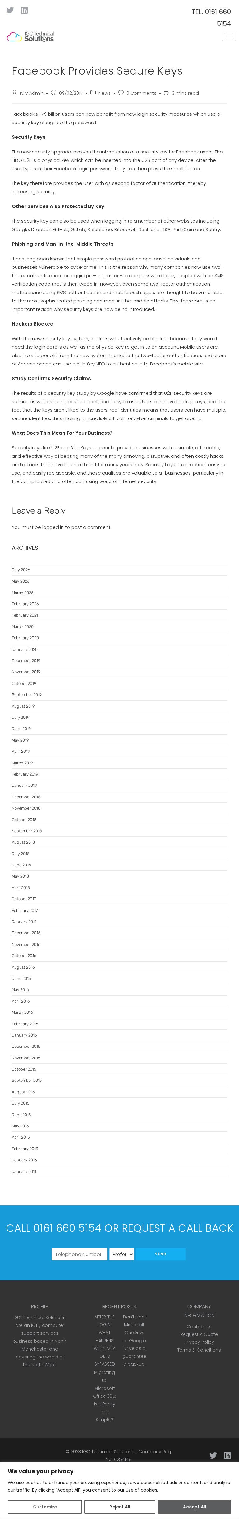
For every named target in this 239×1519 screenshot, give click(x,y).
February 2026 (25, 604)
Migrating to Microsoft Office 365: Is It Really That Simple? (104, 1396)
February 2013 (25, 1148)
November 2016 (26, 944)
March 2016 (22, 1012)
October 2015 (24, 1069)
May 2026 (21, 581)
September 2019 (27, 694)
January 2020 (25, 649)
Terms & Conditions (199, 1350)
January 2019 (24, 785)
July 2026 (21, 570)
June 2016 (21, 978)
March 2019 (22, 763)
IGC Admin (32, 93)
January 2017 (24, 921)
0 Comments (141, 93)
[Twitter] (10, 10)
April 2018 (21, 887)
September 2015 (27, 1080)
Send (161, 1254)
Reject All (120, 1507)
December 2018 (26, 797)
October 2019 (24, 683)
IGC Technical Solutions (108, 1452)
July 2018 (21, 853)
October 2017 (24, 899)
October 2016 (24, 955)
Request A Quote (199, 1334)
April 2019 (21, 751)
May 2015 (20, 1126)
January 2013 (24, 1160)
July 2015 (20, 1103)
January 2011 (24, 1171)
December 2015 (26, 1046)
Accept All (194, 1507)
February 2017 (25, 910)
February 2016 (25, 1024)
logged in (53, 527)
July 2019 (20, 717)
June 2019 (21, 728)
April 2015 (21, 1137)
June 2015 (21, 1114)
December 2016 (26, 933)
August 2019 (23, 706)
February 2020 (25, 638)
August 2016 (23, 967)
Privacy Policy (199, 1342)
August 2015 (23, 1092)
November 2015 (26, 1058)
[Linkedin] (24, 10)
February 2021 (25, 615)
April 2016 (21, 1001)
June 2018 (21, 865)
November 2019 (26, 672)
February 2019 (25, 774)
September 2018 (27, 831)
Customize (45, 1507)
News (104, 93)
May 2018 (20, 876)
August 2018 (23, 842)
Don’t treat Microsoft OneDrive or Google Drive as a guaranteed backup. (134, 1340)
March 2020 (23, 626)
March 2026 (23, 592)
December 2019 (26, 660)
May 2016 (20, 989)
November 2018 (26, 808)
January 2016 (24, 1035)
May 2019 (20, 740)
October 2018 (24, 819)
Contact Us (199, 1326)
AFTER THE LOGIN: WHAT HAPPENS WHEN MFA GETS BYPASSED (104, 1340)
